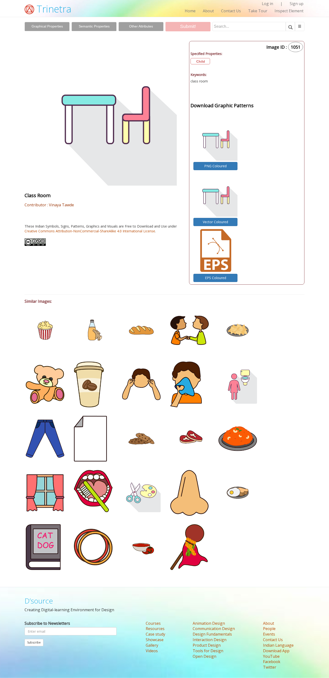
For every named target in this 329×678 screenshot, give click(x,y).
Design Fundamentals (212, 634)
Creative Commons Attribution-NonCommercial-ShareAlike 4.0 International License (90, 231)
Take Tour (257, 10)
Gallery (152, 645)
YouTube (271, 656)
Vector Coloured (215, 222)
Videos (152, 650)
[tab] (47, 26)
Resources (155, 628)
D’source (39, 601)
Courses (153, 623)
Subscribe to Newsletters (47, 623)
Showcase (155, 639)
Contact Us (231, 10)
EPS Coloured (215, 277)
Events (269, 634)
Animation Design (209, 623)
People (269, 628)
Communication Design (214, 628)
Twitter (269, 667)
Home (190, 10)
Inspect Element (289, 10)
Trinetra (52, 8)
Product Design (207, 645)
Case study (155, 634)
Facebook (271, 661)
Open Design (204, 656)
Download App (276, 650)
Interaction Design (209, 639)
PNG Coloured (215, 166)
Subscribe (34, 642)
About (208, 10)
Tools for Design (208, 650)
